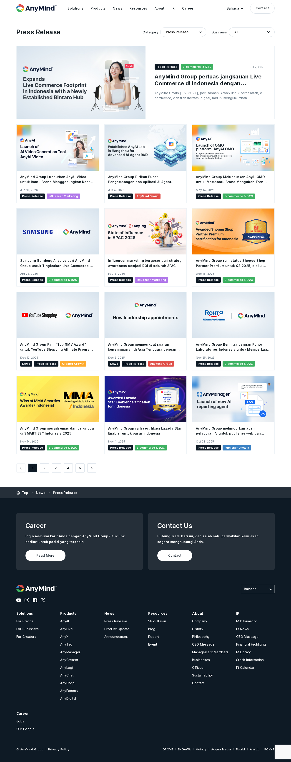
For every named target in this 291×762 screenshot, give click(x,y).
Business (219, 32)
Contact (262, 8)
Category (150, 32)
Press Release (65, 493)
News (40, 493)
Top (25, 493)
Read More (45, 555)
